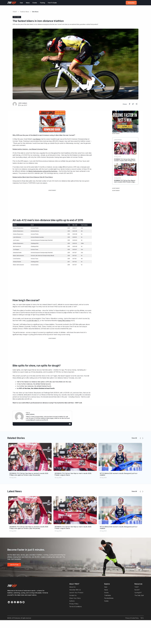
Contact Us (72, 595)
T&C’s (142, 618)
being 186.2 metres (64, 320)
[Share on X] (133, 104)
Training (42, 3)
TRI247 (15, 11)
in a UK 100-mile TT (33, 320)
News (28, 3)
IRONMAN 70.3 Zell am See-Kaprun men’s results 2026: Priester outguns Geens (125, 182)
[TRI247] (11, 2)
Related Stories (16, 438)
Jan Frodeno (16, 240)
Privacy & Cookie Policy (132, 618)
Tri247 (136, 587)
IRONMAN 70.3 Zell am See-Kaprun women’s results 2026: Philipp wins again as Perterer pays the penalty (124, 160)
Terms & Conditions (75, 606)
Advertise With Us (75, 590)
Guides (106, 601)
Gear (21, 3)
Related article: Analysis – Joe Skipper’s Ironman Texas (30, 149)
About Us (72, 587)
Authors (72, 601)
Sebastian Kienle (17, 252)
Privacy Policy (73, 604)
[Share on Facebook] (129, 104)
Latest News (14, 491)
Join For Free (139, 2)
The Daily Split (139, 595)
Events (35, 3)
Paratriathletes (108, 598)
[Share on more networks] (136, 104)
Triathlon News (24, 11)
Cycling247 (138, 592)
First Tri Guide (52, 3)
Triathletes (107, 595)
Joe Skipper (37, 139)
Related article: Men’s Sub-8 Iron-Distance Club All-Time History (33, 177)
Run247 (137, 590)
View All (134, 438)
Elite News (35, 11)
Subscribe (131, 3)
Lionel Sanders (16, 258)
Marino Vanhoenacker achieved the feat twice (42, 171)
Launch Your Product (76, 592)
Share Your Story (75, 598)
